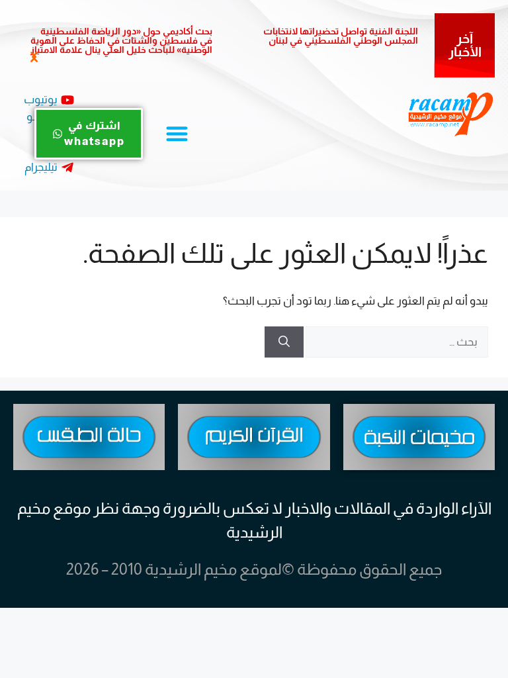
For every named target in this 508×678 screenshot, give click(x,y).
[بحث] (284, 342)
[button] (33, 57)
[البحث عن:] (396, 342)
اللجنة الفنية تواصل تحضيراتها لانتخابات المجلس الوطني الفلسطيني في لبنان (340, 36)
